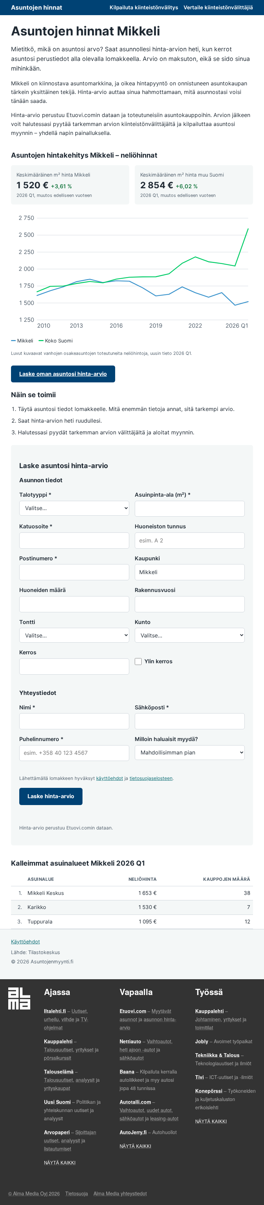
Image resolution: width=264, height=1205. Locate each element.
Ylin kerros (158, 661)
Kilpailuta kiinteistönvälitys (144, 7)
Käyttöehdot (25, 941)
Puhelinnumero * (41, 739)
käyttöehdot (109, 778)
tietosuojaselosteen (151, 778)
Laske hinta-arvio (51, 796)
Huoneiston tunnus (160, 526)
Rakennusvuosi (155, 589)
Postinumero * (38, 558)
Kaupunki (147, 558)
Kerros (27, 652)
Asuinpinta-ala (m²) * (163, 494)
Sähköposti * (152, 707)
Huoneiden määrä (42, 589)
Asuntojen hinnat (36, 7)
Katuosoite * (36, 526)
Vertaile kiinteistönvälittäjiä (218, 7)
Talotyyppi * (35, 494)
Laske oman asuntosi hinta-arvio (63, 373)
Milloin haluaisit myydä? (166, 739)
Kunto (143, 622)
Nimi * (27, 707)
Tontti (27, 622)
